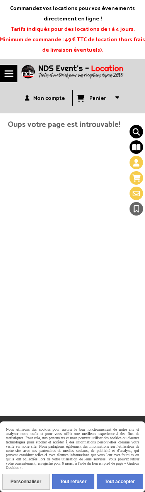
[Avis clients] (136, 209)
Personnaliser (25, 481)
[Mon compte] (136, 162)
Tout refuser (73, 481)
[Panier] (136, 178)
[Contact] (136, 193)
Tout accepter (120, 481)
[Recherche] (136, 131)
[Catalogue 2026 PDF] (136, 147)
